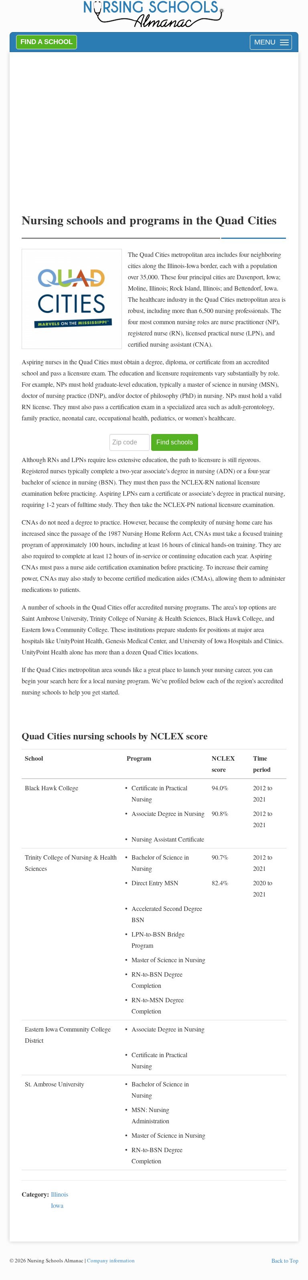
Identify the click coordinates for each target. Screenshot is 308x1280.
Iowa (57, 1205)
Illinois (59, 1194)
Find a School (46, 42)
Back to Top (285, 1260)
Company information (111, 1260)
